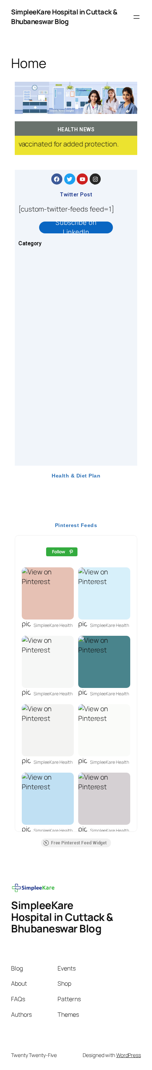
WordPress (128, 1055)
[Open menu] (136, 17)
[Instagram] (95, 179)
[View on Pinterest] (48, 593)
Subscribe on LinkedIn (76, 227)
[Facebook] (56, 179)
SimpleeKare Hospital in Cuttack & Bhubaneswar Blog (64, 16)
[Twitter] (69, 179)
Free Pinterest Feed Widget (79, 842)
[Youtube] (82, 179)
